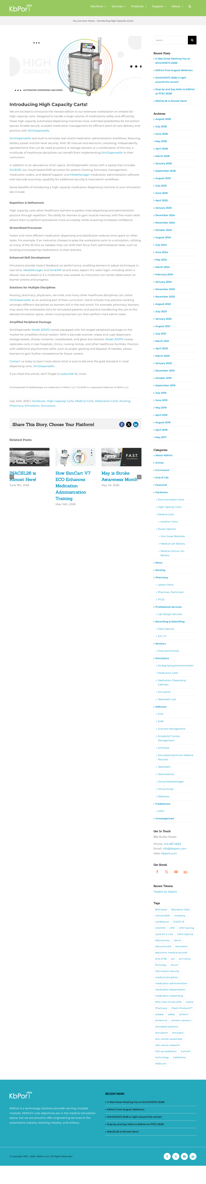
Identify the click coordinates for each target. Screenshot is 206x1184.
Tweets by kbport (165, 891)
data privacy (162, 940)
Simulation (32, 405)
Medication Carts (106, 401)
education (181, 946)
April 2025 (161, 200)
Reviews (160, 643)
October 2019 (163, 378)
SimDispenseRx (38, 130)
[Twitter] (166, 872)
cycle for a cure (164, 934)
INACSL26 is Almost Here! (171, 101)
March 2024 (162, 267)
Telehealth (164, 766)
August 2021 (162, 326)
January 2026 (163, 163)
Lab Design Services (170, 614)
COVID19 (160, 927)
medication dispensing (169, 995)
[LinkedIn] (185, 872)
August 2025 (163, 178)
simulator (178, 1032)
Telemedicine (166, 774)
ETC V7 (162, 636)
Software (161, 706)
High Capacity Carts (60, 401)
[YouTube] (176, 872)
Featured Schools (168, 650)
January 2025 (163, 207)
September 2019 (165, 385)
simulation (161, 1032)
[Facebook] (157, 872)
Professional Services (168, 607)
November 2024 (165, 222)
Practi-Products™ (182, 1008)
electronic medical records (171, 952)
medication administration (171, 983)
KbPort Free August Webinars (174, 70)
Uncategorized (164, 818)
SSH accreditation (166, 1051)
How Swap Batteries (172, 536)
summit (185, 1051)
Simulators (48, 405)
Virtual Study (166, 789)
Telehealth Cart (167, 699)
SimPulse (163, 747)
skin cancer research (167, 1045)
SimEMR (15, 170)
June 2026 (161, 133)
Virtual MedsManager (171, 781)
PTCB (161, 599)
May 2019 (160, 407)
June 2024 (161, 252)
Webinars (163, 796)
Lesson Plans (165, 584)
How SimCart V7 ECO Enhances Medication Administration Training (72, 485)
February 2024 (164, 274)
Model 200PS (41, 329)
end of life (161, 958)
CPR (172, 927)
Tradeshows (162, 803)
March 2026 (162, 156)
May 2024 (161, 259)
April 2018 (161, 429)
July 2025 (161, 185)
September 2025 (165, 170)
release (159, 1014)
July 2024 (161, 244)
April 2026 (161, 148)
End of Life (162, 477)
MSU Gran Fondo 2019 (168, 1001)
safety (171, 1014)
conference (162, 921)
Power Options (167, 529)
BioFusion (161, 909)
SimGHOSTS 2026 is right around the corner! (134, 1116)
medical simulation (166, 977)
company (179, 915)
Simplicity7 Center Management (169, 738)
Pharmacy (16, 405)
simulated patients (166, 1026)
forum (174, 964)
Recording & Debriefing (170, 621)
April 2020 (161, 348)
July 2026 (161, 126)
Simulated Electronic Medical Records (175, 757)
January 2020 (163, 363)
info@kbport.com (174, 848)
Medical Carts (84, 401)
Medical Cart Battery (172, 543)
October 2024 (163, 230)
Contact (15, 361)
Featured (161, 485)
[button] (190, 6)
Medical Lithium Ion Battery (172, 553)
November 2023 (165, 296)
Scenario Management (171, 728)
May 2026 (161, 141)
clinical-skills (162, 915)
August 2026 (163, 119)
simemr (183, 1014)
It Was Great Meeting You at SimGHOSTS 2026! (136, 1102)
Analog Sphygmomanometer (175, 665)
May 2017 (160, 437)
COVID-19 (178, 921)
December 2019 (164, 370)
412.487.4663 (172, 844)
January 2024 (163, 281)
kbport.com (169, 853)
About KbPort (164, 455)
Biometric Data (180, 909)
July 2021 (160, 333)
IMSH (161, 811)
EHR (160, 714)
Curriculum (162, 470)
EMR (161, 721)
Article (159, 462)
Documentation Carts (171, 499)
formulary (161, 964)
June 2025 (161, 193)
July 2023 (161, 311)
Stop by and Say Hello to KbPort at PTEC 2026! (135, 1124)
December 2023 (165, 289)
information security (167, 971)
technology (162, 1057)
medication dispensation (170, 989)
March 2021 (162, 341)
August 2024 (163, 237)
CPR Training (186, 927)
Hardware (38, 401)
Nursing (124, 401)
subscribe (67, 374)
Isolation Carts (168, 521)
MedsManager (80, 174)
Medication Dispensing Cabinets (172, 682)
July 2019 (160, 392)
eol (173, 958)
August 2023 (163, 304)
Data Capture (166, 628)
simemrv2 (161, 1020)
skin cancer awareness (168, 1038)
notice (189, 1001)
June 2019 (161, 400)
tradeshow (179, 1057)
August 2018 (162, 422)
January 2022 (163, 318)
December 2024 (165, 215)
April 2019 (161, 415)
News (158, 562)
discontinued (163, 946)
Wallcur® (160, 1063)
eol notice (185, 958)
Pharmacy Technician (171, 592)
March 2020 (162, 355)
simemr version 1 (181, 1020)
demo (177, 940)
